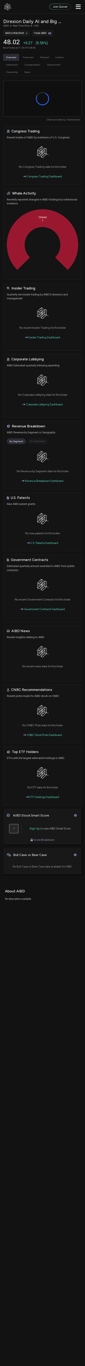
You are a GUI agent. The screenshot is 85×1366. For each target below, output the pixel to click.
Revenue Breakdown (28, 426)
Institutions (12, 64)
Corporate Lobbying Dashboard (44, 404)
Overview (11, 57)
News (27, 72)
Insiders (59, 57)
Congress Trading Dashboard (44, 176)
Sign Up (35, 828)
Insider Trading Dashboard (44, 337)
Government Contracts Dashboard (44, 609)
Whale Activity (24, 193)
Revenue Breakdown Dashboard (43, 480)
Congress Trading (25, 131)
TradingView (73, 119)
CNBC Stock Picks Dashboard (44, 735)
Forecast (44, 57)
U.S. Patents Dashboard (44, 543)
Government (53, 64)
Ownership (12, 72)
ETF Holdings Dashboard (44, 797)
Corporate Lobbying (27, 359)
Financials (28, 57)
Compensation (32, 64)
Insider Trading (23, 288)
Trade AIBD (40, 33)
